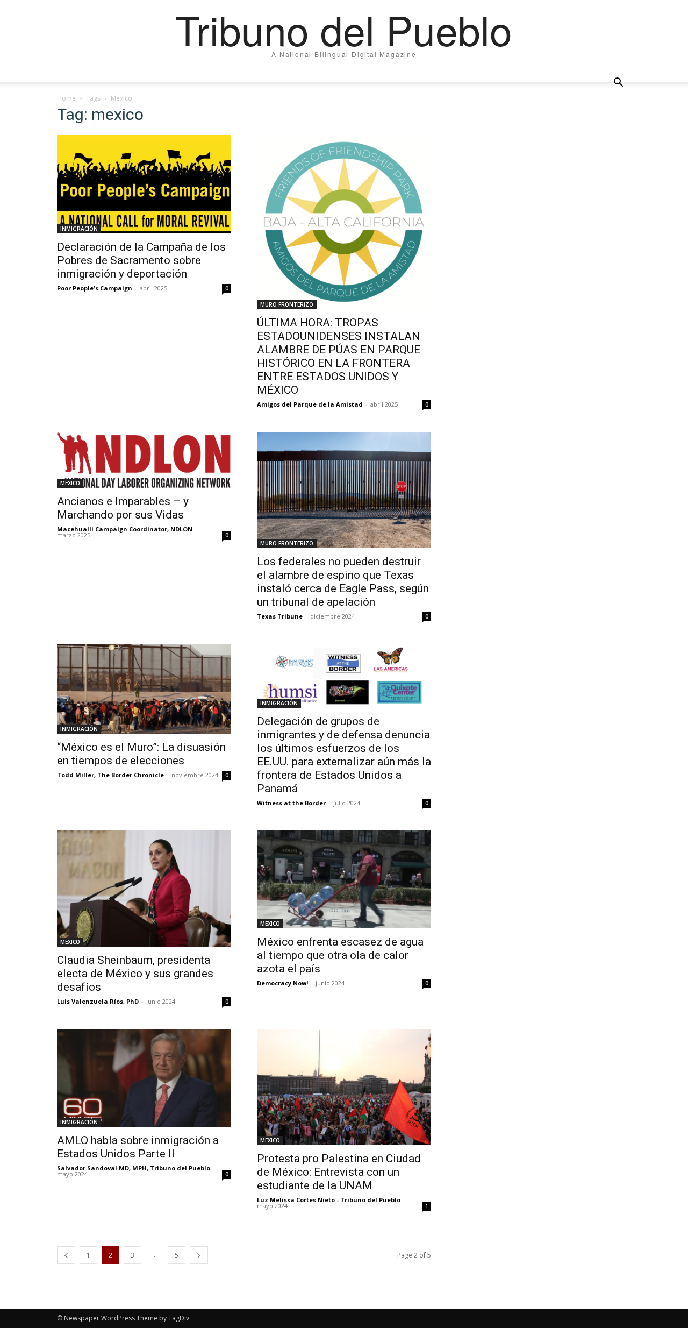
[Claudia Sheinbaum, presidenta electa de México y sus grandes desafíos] (144, 888)
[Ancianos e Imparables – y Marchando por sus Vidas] (144, 460)
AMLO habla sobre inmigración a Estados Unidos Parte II (138, 1147)
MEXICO (70, 483)
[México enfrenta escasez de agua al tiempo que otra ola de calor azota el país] (344, 879)
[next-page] (199, 1255)
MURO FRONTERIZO (286, 304)
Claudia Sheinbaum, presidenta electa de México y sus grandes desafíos (135, 973)
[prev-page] (66, 1255)
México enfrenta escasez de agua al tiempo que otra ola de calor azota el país (340, 955)
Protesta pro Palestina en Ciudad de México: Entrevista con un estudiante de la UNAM (339, 1172)
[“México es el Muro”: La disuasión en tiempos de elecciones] (144, 689)
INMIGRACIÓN (79, 228)
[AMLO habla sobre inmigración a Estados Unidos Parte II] (144, 1078)
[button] (618, 82)
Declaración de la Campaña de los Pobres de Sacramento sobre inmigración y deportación (141, 260)
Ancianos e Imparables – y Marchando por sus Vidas (123, 508)
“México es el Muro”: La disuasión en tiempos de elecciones (141, 754)
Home (66, 98)
